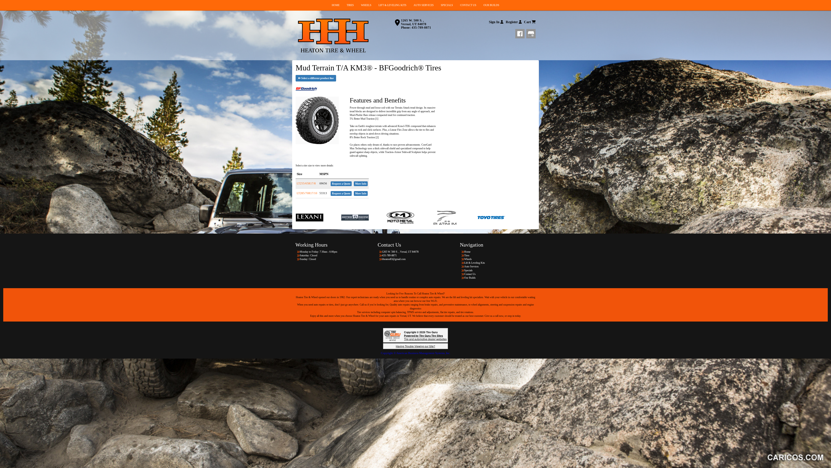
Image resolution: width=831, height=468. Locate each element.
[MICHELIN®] (381, 217)
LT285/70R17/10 (307, 193)
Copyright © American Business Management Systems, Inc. (415, 353)
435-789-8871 (421, 27)
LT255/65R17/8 (306, 183)
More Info (360, 183)
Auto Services (471, 266)
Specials (468, 270)
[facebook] (520, 33)
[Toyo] (323, 217)
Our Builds (470, 277)
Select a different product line (317, 78)
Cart (528, 22)
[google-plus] (531, 33)
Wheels (468, 259)
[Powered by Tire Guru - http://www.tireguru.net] (392, 335)
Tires (466, 255)
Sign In (494, 22)
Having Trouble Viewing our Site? (415, 346)
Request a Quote (341, 183)
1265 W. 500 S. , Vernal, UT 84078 (413, 22)
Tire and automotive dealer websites (425, 337)
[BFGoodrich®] (427, 217)
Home (467, 251)
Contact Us (470, 274)
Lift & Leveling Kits (474, 262)
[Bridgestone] (518, 217)
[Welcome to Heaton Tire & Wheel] (333, 35)
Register (512, 22)
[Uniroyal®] (472, 217)
